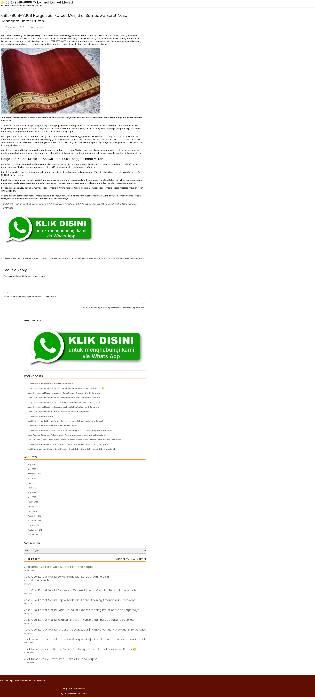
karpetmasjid (37, 27)
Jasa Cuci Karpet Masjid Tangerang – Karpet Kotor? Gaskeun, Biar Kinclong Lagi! (64, 393)
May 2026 (32, 464)
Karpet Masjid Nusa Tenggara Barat (92, 258)
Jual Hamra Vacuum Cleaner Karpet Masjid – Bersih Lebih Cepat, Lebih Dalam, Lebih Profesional (71, 449)
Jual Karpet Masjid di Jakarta (41, 416)
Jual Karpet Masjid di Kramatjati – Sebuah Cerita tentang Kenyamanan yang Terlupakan (68, 444)
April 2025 (32, 478)
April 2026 (32, 469)
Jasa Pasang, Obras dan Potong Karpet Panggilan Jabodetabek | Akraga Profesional (67, 435)
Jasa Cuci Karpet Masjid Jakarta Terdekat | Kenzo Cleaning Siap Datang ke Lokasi (79, 620)
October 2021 (33, 525)
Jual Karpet (32, 559)
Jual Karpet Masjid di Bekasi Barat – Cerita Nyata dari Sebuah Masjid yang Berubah (65, 421)
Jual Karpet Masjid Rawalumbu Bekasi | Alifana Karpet (52, 425)
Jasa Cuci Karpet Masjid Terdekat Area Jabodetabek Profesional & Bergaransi (63, 407)
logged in (20, 276)
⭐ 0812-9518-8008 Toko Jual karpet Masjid (37, 2)
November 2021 (34, 520)
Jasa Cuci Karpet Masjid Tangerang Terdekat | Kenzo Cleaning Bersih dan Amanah (80, 590)
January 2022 (33, 511)
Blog (65, 688)
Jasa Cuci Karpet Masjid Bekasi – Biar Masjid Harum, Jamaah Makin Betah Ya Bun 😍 (66, 388)
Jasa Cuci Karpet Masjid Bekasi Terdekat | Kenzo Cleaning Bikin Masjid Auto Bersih (66, 578)
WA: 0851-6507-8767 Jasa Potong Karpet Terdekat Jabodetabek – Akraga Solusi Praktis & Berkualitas (74, 439)
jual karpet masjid (39, 125)
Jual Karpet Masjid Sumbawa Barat (57, 258)
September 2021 (35, 530)
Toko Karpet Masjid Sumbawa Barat (127, 258)
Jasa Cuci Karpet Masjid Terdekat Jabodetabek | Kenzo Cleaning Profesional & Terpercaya (85, 630)
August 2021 (33, 534)
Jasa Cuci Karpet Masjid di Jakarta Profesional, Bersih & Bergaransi (58, 411)
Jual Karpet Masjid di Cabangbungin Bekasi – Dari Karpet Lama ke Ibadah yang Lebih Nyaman (70, 430)
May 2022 (32, 492)
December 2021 (34, 516)
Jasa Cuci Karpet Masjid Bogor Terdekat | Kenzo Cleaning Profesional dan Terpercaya (81, 610)
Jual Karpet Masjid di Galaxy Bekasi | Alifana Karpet (51, 383)
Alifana (38, 131)
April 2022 (32, 497)
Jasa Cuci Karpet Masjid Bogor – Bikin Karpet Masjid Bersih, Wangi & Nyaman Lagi (64, 402)
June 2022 (32, 487)
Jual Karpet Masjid (76, 688)
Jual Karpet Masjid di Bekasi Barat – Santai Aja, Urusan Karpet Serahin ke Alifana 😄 (80, 649)
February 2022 (34, 506)
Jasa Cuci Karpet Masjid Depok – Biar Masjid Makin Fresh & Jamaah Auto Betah (64, 397)
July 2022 (32, 483)
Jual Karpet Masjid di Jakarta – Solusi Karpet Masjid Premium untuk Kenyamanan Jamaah (85, 639)
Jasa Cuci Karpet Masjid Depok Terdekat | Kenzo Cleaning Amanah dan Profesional (80, 600)
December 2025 (35, 473)
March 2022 (33, 502)
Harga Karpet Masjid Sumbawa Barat (22, 258)
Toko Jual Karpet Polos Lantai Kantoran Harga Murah (22, 680)
